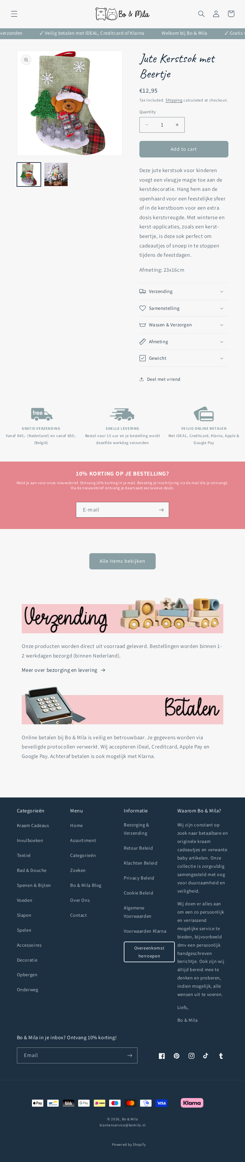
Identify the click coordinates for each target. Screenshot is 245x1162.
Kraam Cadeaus (33, 825)
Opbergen (27, 974)
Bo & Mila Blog (85, 885)
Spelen (24, 930)
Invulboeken (30, 840)
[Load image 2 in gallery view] (56, 174)
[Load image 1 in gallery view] (29, 174)
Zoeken (78, 870)
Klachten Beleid (140, 863)
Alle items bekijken (123, 561)
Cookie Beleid (138, 893)
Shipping (174, 100)
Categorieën (83, 855)
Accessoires (29, 945)
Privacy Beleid (139, 878)
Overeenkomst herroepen (149, 952)
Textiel (24, 855)
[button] (14, 13)
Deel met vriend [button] (164, 379)
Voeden (25, 900)
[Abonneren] (161, 510)
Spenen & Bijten (34, 885)
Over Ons (80, 900)
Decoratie (27, 960)
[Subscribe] (129, 1055)
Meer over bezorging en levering (59, 669)
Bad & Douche (32, 870)
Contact (78, 915)
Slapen (24, 915)
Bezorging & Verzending (136, 829)
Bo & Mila (130, 1119)
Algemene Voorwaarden (138, 912)
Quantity (147, 112)
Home (76, 825)
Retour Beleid (138, 848)
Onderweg (27, 989)
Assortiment (83, 840)
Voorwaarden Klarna (145, 931)
